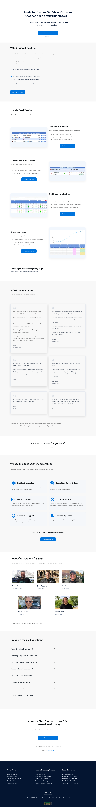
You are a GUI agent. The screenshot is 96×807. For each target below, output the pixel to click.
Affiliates (70, 797)
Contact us (51, 750)
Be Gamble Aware (63, 797)
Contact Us (38, 797)
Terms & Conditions (53, 797)
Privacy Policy (45, 797)
